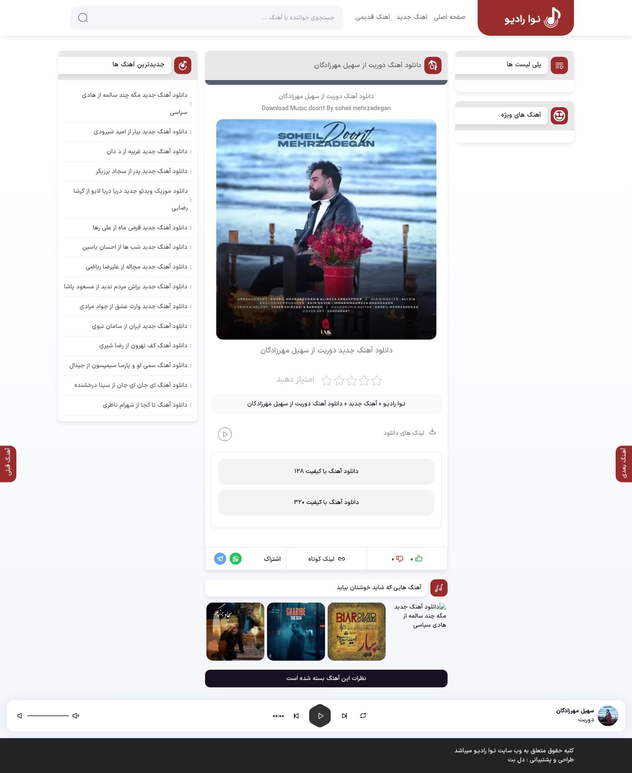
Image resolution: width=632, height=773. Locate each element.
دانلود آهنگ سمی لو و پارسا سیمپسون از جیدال (128, 365)
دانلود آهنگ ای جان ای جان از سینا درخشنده (130, 385)
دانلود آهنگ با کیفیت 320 (326, 502)
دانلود (384, 350)
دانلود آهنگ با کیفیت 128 (327, 471)
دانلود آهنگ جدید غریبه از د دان (147, 151)
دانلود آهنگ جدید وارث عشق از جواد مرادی (133, 306)
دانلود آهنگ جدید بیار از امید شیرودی (140, 131)
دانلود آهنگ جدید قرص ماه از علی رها (140, 227)
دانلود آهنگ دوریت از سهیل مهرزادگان (367, 65)
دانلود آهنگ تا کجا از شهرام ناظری (145, 405)
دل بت (516, 759)
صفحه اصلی (450, 17)
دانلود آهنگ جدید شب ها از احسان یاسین (134, 247)
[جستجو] (83, 17)
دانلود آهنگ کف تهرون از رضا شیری (143, 345)
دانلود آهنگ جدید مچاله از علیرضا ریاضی (136, 267)
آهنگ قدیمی (373, 17)
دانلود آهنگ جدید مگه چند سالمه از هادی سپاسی (134, 104)
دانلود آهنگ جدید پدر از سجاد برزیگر (141, 171)
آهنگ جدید (412, 17)
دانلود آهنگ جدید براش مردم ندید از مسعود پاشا (125, 286)
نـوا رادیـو (394, 403)
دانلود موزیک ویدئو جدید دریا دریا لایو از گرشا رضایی (131, 200)
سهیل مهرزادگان (299, 96)
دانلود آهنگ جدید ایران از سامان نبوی (139, 326)
